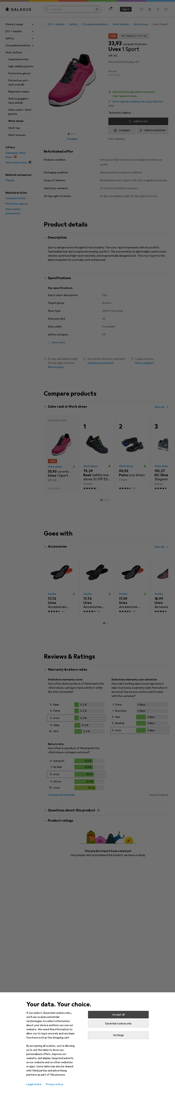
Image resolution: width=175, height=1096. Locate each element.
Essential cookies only (118, 1023)
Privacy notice (54, 1084)
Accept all (118, 1014)
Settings (118, 1035)
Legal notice (34, 1084)
